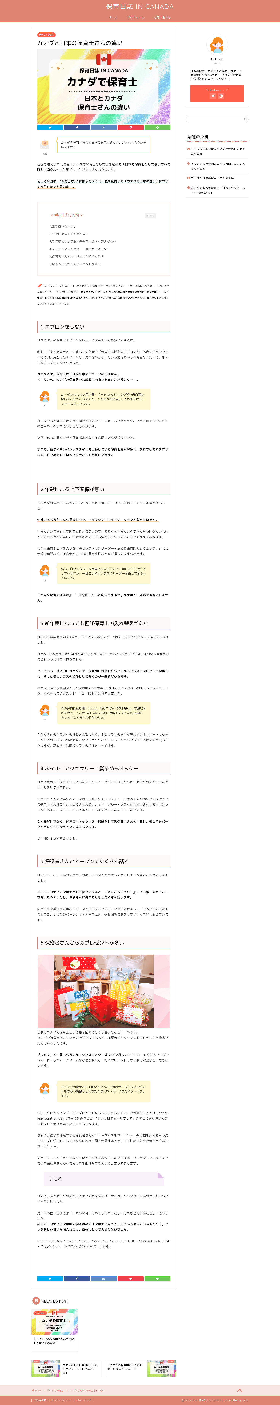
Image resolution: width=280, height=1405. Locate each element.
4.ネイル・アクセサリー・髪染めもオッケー (79, 249)
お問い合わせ (162, 17)
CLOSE (150, 215)
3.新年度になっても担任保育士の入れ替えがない (82, 241)
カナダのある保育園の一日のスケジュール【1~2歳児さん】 (218, 190)
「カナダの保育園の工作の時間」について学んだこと (218, 166)
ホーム (113, 17)
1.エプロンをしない (62, 226)
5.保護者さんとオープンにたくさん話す (76, 257)
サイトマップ (84, 1400)
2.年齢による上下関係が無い (69, 234)
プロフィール (135, 17)
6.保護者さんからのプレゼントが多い (75, 264)
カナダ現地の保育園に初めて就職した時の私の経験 (218, 151)
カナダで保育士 (46, 34)
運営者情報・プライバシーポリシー (52, 1400)
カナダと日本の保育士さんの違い (212, 178)
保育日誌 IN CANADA (140, 6)
